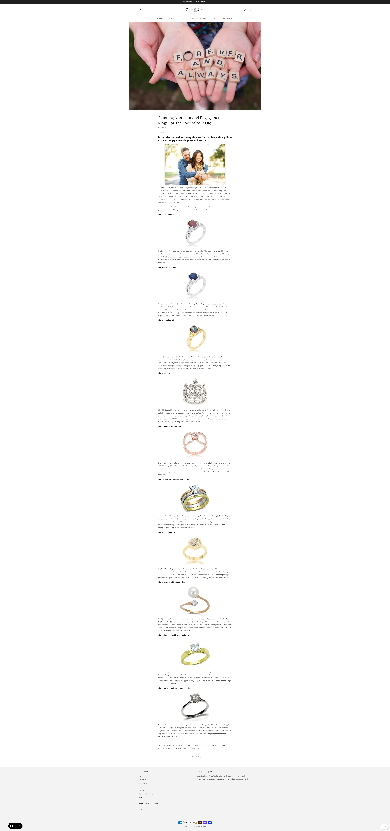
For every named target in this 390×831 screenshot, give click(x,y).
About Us (142, 776)
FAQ (140, 787)
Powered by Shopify (201, 826)
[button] (141, 10)
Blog (140, 797)
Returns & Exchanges (146, 794)
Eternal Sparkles (192, 826)
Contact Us (142, 780)
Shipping (142, 790)
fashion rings (207, 413)
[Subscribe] (173, 809)
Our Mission (143, 783)
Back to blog (196, 757)
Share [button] (162, 132)
